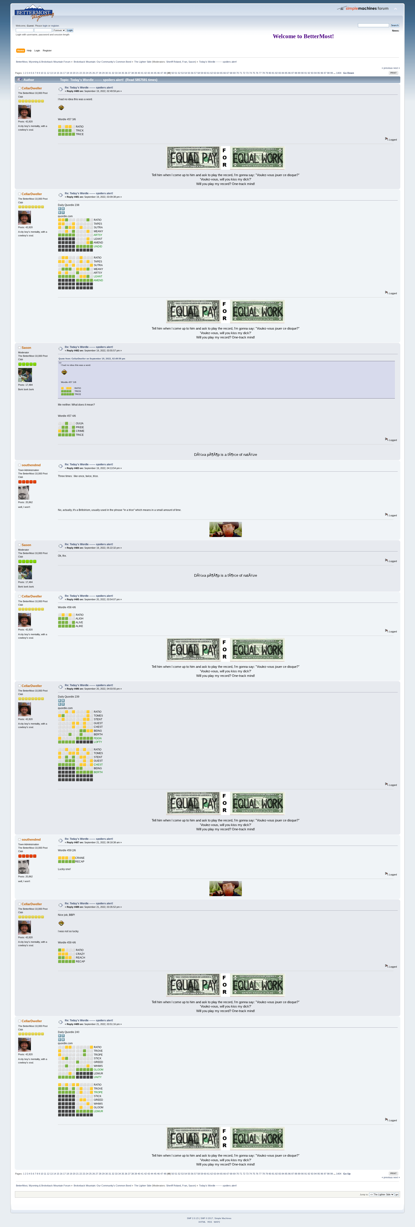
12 (48, 73)
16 (61, 73)
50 (172, 73)
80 (270, 73)
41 (142, 73)
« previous (387, 68)
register (55, 25)
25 (90, 73)
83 (279, 73)
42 (145, 73)
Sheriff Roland (173, 61)
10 (42, 73)
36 (126, 73)
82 (276, 73)
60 (205, 73)
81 (273, 73)
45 (155, 73)
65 (221, 73)
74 (250, 73)
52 (179, 73)
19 (71, 73)
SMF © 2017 (207, 1218)
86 (289, 73)
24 (87, 73)
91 (305, 73)
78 (263, 73)
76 (257, 73)
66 (224, 73)
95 (318, 73)
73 (247, 73)
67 (228, 73)
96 (322, 73)
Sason (191, 61)
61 (208, 73)
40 (139, 73)
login (45, 25)
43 (148, 73)
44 (152, 73)
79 (266, 73)
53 (182, 73)
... (335, 73)
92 (309, 73)
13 (51, 73)
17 (64, 73)
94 (315, 73)
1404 (338, 73)
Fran (184, 61)
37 (129, 73)
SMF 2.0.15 (193, 1218)
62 (211, 73)
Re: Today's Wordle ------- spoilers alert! (89, 87)
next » (396, 68)
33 (116, 73)
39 (135, 73)
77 (260, 73)
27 (97, 73)
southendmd (31, 465)
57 (195, 73)
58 (198, 73)
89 (299, 73)
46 (158, 73)
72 (244, 73)
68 (231, 73)
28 (100, 73)
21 (77, 73)
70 (237, 73)
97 (325, 73)
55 (189, 73)
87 (292, 73)
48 (165, 73)
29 (103, 73)
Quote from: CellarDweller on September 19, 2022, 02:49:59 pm (92, 358)
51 (176, 73)
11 (45, 73)
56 (192, 73)
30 (106, 73)
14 (54, 73)
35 (122, 73)
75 (253, 73)
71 (240, 73)
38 (132, 73)
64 (218, 73)
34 (119, 73)
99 (331, 73)
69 (234, 73)
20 (74, 73)
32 (113, 73)
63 (215, 73)
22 (80, 73)
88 (296, 73)
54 (185, 73)
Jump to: (364, 1194)
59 (202, 73)
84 (283, 73)
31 (110, 73)
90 (302, 73)
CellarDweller (32, 88)
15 (58, 73)
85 (286, 73)
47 (161, 73)
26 (93, 73)
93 (312, 73)
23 (84, 73)
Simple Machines (222, 1218)
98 (328, 73)
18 (67, 73)
